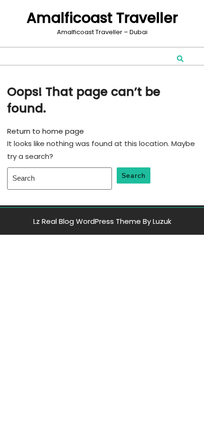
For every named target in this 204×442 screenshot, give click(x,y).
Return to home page (45, 131)
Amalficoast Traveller (102, 18)
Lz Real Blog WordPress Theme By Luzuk (102, 221)
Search (133, 175)
